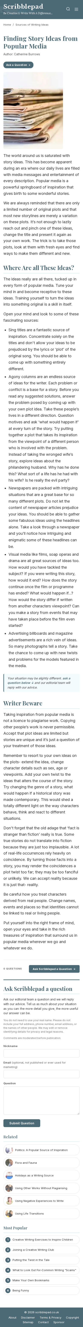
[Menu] (76, 9)
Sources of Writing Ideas (32, 24)
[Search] (68, 9)
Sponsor (58, 1322)
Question (9, 1083)
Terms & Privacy (50, 1317)
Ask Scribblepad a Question (52, 969)
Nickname (10, 1046)
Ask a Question (16, 64)
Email (34, 1065)
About (12, 1317)
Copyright (72, 1317)
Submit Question (21, 1123)
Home (7, 24)
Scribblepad (23, 6)
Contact (43, 1322)
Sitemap (28, 1322)
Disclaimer (28, 1317)
